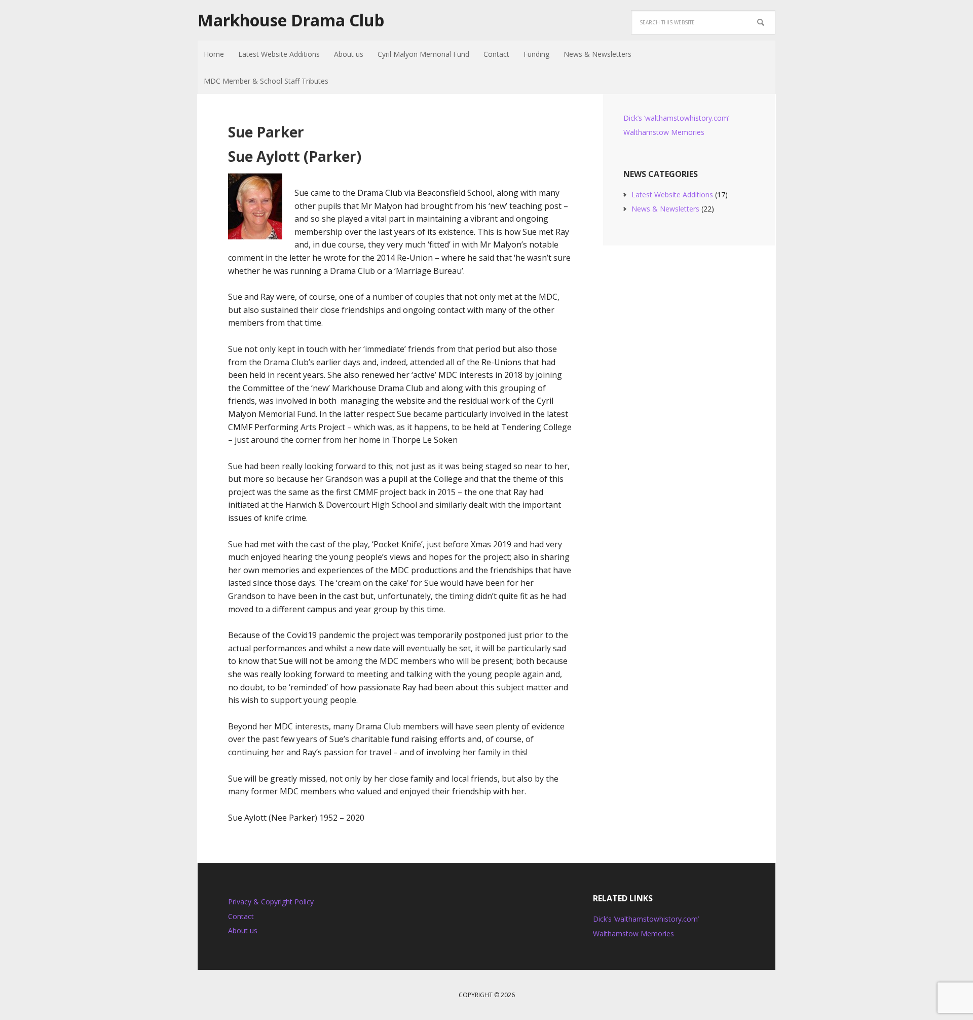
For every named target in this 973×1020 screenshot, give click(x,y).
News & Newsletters (665, 209)
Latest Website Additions (672, 194)
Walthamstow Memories (663, 132)
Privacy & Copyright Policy (271, 901)
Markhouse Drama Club (291, 20)
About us (242, 930)
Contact (241, 916)
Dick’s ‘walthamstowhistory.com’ (676, 118)
